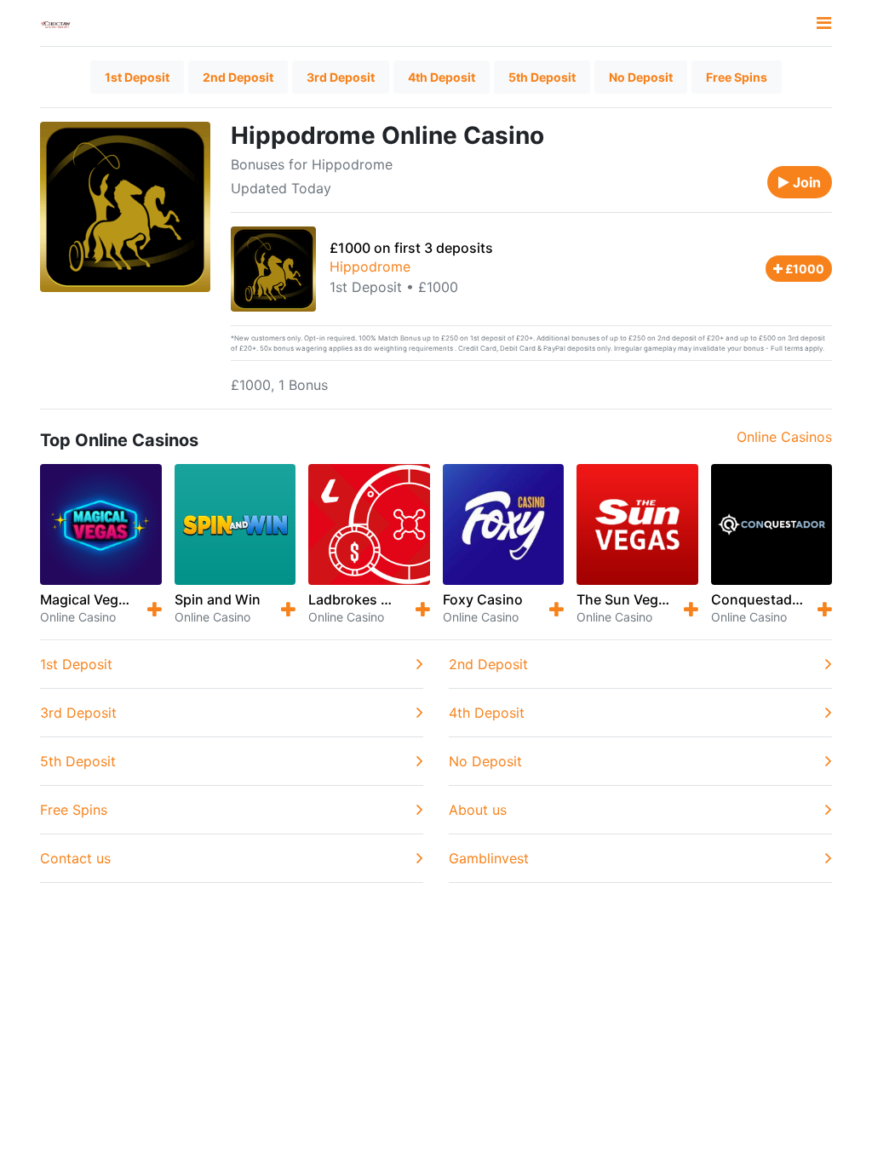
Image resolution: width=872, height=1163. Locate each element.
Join (805, 182)
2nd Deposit (238, 77)
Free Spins (736, 77)
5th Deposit (542, 77)
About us (478, 809)
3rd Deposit (341, 77)
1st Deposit (137, 77)
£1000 (803, 268)
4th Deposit (441, 77)
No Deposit (641, 77)
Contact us (75, 858)
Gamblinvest (489, 858)
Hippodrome (370, 266)
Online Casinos (784, 436)
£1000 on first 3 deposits (411, 247)
